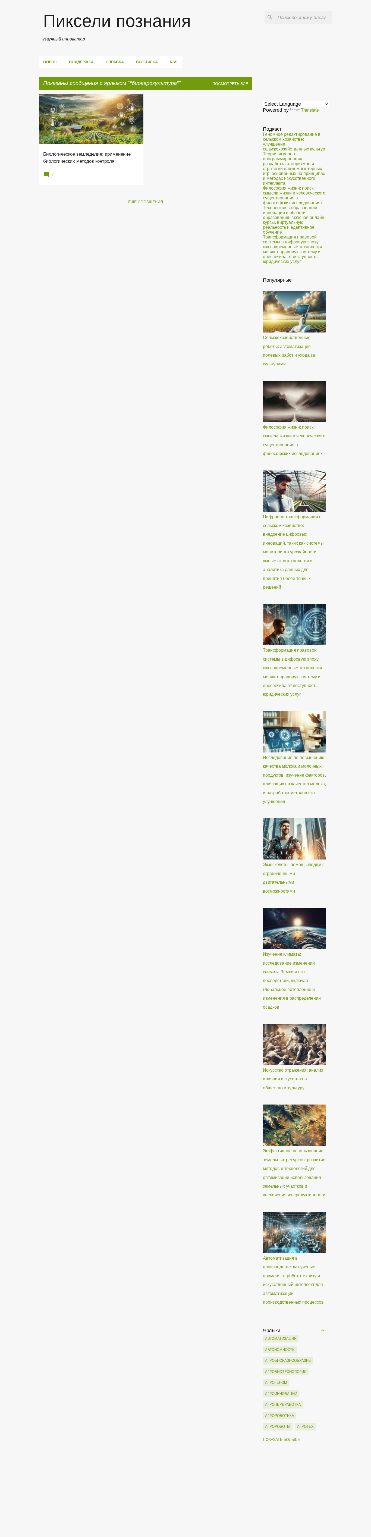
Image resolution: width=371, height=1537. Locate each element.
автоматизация (280, 1339)
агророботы (277, 1427)
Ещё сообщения (145, 202)
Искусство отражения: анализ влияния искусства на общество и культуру (293, 1079)
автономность (280, 1350)
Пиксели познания (117, 21)
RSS (173, 62)
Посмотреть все (230, 83)
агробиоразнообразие (288, 1361)
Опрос (50, 62)
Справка (115, 62)
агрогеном (276, 1383)
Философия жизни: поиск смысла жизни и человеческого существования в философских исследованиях (294, 195)
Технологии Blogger (189, 1529)
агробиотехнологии (285, 1372)
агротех (305, 1427)
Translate (310, 110)
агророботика (279, 1416)
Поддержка (81, 62)
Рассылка (147, 62)
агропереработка (283, 1405)
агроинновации (281, 1394)
